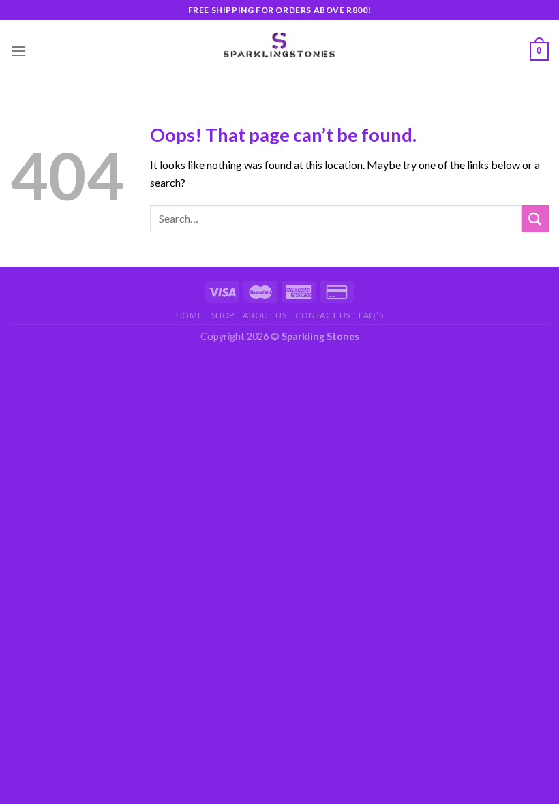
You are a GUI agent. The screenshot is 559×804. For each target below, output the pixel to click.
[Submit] (535, 218)
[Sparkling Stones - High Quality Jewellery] (279, 45)
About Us (264, 315)
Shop (223, 315)
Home (189, 315)
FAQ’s (371, 315)
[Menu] (18, 50)
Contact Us (322, 315)
